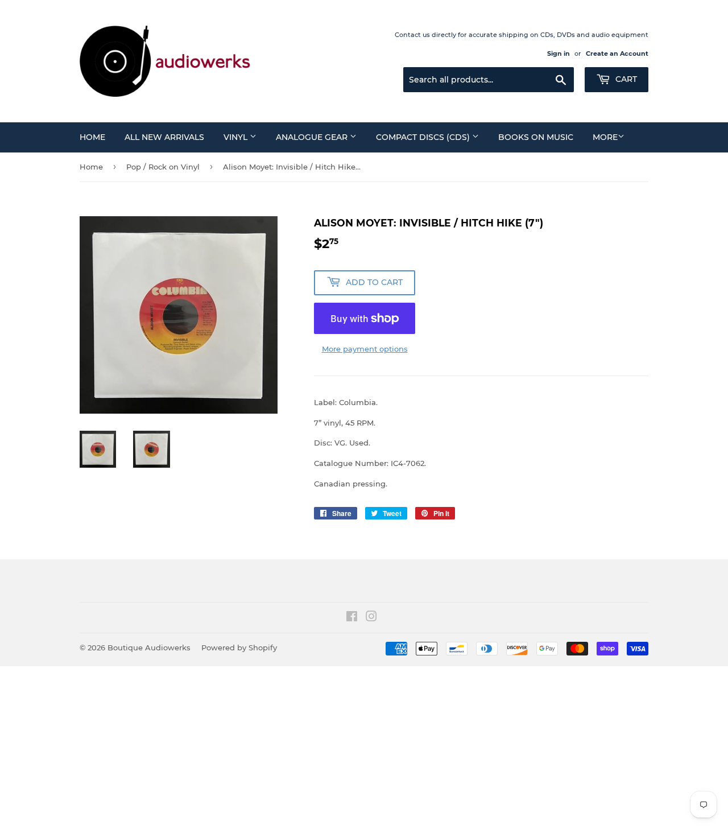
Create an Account (617, 53)
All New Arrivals (164, 137)
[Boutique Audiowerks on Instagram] (371, 617)
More (605, 137)
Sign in (558, 53)
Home (92, 137)
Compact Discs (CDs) (424, 137)
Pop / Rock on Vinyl (163, 166)
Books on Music (535, 137)
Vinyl (237, 137)
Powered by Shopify (239, 647)
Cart (625, 79)
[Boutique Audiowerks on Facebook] (352, 617)
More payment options (365, 348)
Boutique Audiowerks (149, 647)
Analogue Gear (313, 137)
